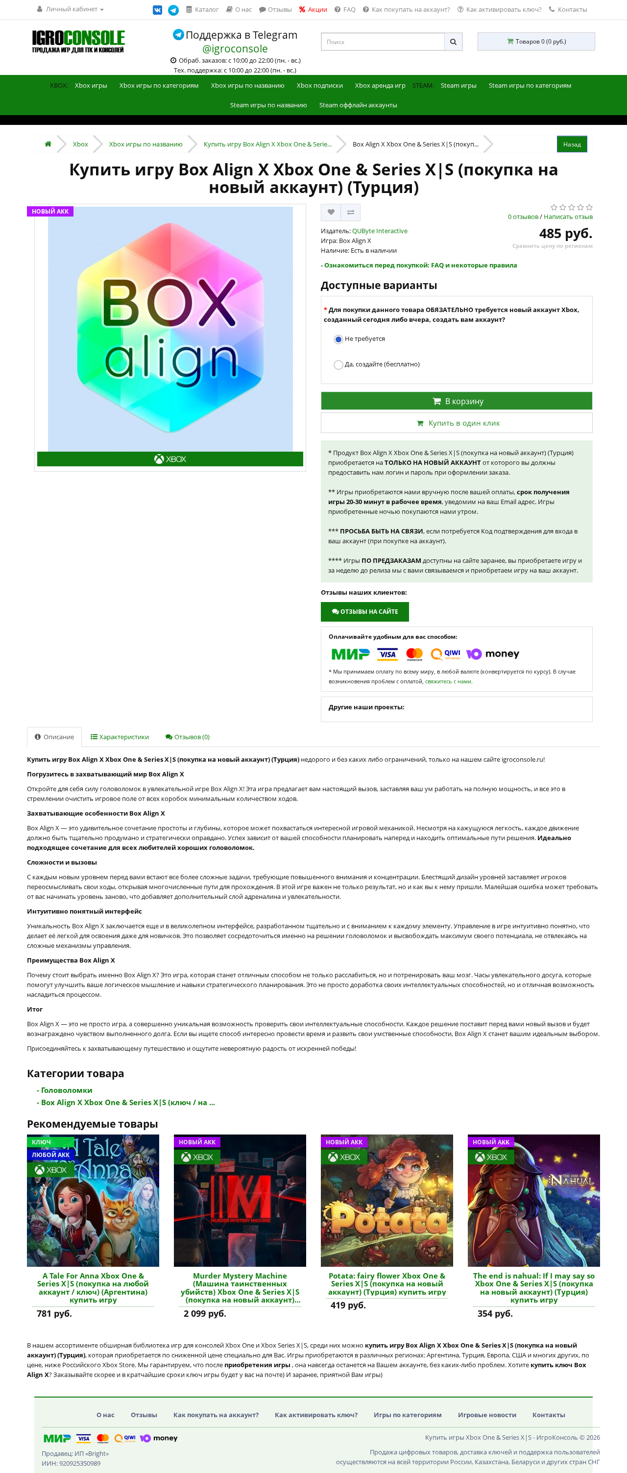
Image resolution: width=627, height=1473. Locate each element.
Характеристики (123, 736)
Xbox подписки (320, 85)
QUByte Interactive (380, 230)
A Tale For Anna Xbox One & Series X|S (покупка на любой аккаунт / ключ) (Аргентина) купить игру (93, 1288)
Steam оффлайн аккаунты (358, 104)
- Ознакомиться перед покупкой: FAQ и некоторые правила (419, 265)
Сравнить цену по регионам (552, 245)
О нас (105, 1414)
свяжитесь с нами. (449, 681)
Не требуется (364, 338)
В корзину (464, 401)
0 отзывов (523, 216)
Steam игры (459, 85)
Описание (58, 736)
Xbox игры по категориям (159, 85)
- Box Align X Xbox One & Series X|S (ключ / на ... (126, 1102)
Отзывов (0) (191, 736)
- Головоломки (65, 1090)
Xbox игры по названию (248, 85)
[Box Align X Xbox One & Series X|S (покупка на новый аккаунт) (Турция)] (170, 337)
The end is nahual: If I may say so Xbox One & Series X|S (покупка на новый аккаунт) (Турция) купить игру (534, 1288)
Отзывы (144, 1414)
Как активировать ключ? (316, 1414)
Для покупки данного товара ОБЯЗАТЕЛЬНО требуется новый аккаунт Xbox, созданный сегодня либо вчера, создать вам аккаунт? (451, 314)
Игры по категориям (408, 1414)
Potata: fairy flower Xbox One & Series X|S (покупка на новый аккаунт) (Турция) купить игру (387, 1284)
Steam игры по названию (268, 104)
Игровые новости (487, 1414)
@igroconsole (235, 48)
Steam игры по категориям (530, 85)
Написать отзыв (568, 216)
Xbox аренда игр (380, 85)
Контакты (571, 9)
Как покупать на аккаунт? (216, 1414)
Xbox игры (91, 85)
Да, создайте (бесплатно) (381, 364)
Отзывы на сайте (368, 611)
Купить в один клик (464, 423)
